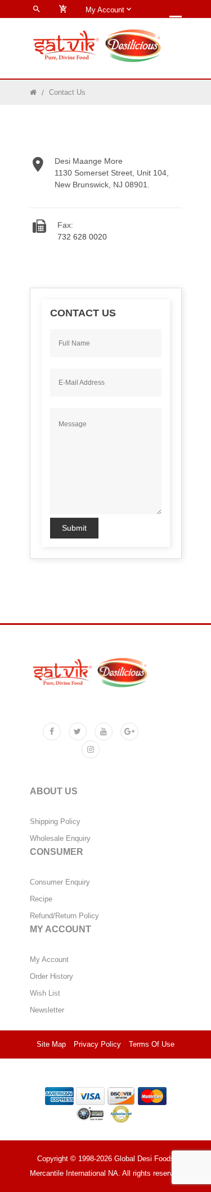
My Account (49, 960)
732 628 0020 (82, 236)
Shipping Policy (55, 822)
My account (106, 10)
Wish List (45, 993)
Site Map (51, 1044)
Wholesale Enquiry (60, 839)
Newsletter (47, 1010)
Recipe (41, 899)
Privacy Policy (97, 1044)
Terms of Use (151, 1044)
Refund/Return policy (64, 916)
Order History (51, 977)
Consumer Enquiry (60, 882)
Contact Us (67, 92)
